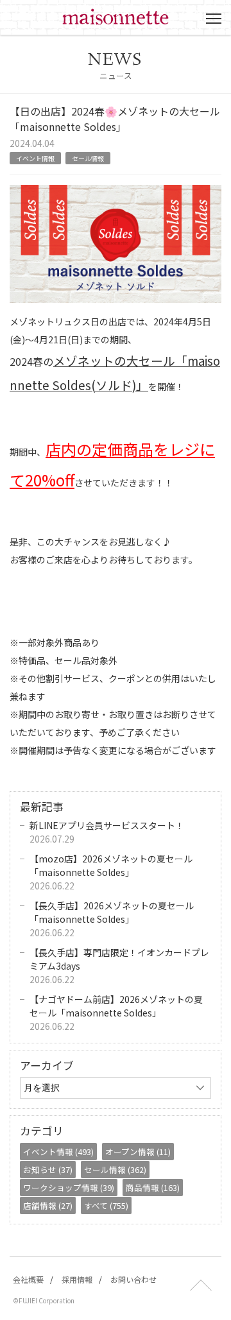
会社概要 (28, 1279)
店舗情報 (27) (48, 1205)
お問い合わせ (133, 1279)
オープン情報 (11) (138, 1151)
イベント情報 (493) (58, 1151)
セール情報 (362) (115, 1169)
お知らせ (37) (48, 1169)
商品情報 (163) (153, 1187)
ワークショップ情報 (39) (68, 1187)
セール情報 (88, 158)
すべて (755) (106, 1205)
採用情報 (77, 1279)
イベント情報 (35, 158)
